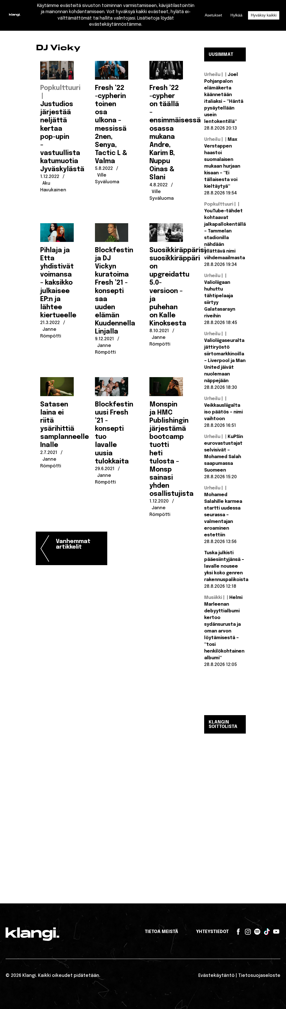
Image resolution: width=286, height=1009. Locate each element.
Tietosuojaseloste (259, 975)
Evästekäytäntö (216, 975)
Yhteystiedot (212, 931)
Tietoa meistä (161, 931)
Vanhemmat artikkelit (73, 544)
